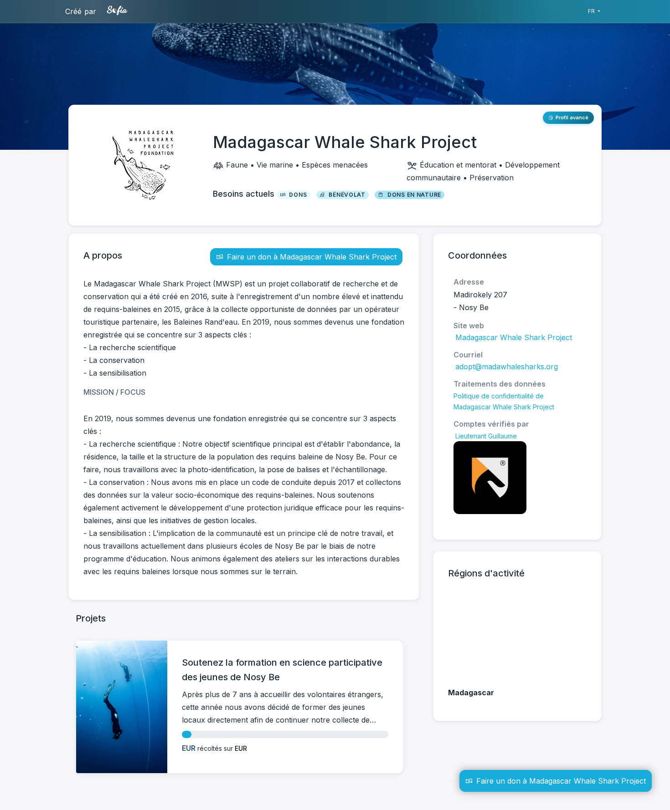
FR (592, 11)
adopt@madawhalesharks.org (506, 366)
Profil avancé (572, 117)
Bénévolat (347, 194)
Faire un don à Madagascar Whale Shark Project (312, 256)
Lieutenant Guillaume (486, 436)
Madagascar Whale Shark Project (513, 337)
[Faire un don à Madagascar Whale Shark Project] (2, 804)
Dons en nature (414, 194)
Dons (298, 194)
